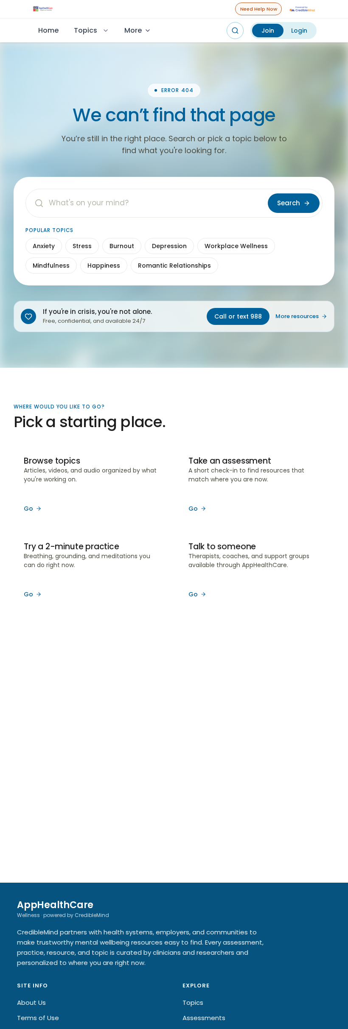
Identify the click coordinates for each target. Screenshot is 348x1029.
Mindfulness (51, 265)
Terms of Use (38, 1017)
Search (288, 203)
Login (299, 30)
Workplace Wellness (236, 246)
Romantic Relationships (174, 265)
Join (267, 30)
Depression (169, 246)
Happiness (103, 265)
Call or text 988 (238, 316)
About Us (31, 1002)
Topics (85, 30)
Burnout (121, 246)
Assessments (203, 1017)
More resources (297, 316)
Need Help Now (258, 9)
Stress (82, 246)
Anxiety (44, 246)
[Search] (235, 30)
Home (48, 30)
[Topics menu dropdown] (106, 30)
